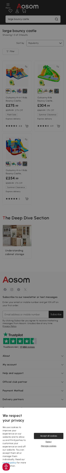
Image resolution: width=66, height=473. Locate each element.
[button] (6, 466)
